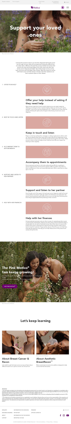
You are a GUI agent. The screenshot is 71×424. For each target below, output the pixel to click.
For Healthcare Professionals (55, 2)
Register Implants (6, 1)
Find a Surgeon (16, 1)
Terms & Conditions (41, 422)
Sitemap (56, 422)
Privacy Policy (50, 422)
